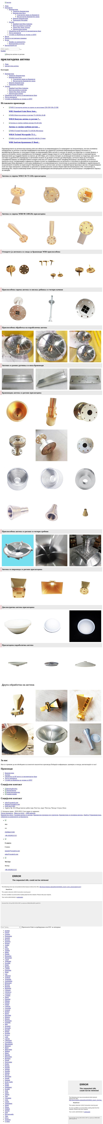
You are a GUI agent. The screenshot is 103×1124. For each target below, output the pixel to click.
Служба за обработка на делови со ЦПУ (22, 34)
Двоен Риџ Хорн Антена (21, 27)
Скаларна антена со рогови (23, 815)
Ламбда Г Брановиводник (92, 815)
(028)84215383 (10, 832)
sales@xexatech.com (11, 854)
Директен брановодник (21, 11)
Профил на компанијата (17, 42)
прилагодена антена (12, 66)
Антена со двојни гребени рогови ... (24, 127)
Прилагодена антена (20, 29)
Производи (8, 7)
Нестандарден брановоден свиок (28, 16)
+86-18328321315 (11, 835)
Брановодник (13, 9)
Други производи (15, 33)
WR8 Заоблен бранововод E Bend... (24, 142)
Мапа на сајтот (19, 813)
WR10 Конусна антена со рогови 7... (24, 119)
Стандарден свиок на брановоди (28, 15)
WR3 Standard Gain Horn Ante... (23, 111)
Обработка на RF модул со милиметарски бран (25, 31)
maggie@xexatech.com (12, 851)
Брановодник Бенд (19, 13)
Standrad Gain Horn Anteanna (22, 24)
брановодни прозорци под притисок (45, 815)
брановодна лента (7, 815)
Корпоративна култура (16, 43)
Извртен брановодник (20, 18)
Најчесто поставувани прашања (16, 38)
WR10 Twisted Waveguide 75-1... (22, 134)
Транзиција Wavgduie (20, 20)
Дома (6, 6)
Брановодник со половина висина (71, 815)
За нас (7, 40)
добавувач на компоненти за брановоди (14, 817)
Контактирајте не (11, 45)
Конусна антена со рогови (22, 25)
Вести (7, 36)
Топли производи (7, 813)
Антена (11, 22)
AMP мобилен (30, 813)
